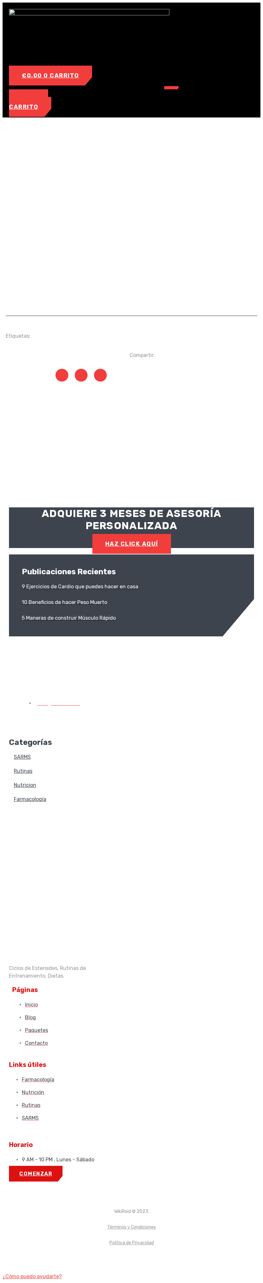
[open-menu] (171, 87)
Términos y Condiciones (131, 1227)
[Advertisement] (131, 259)
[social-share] (61, 375)
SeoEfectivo (149, 1258)
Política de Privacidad (131, 1243)
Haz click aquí (131, 543)
